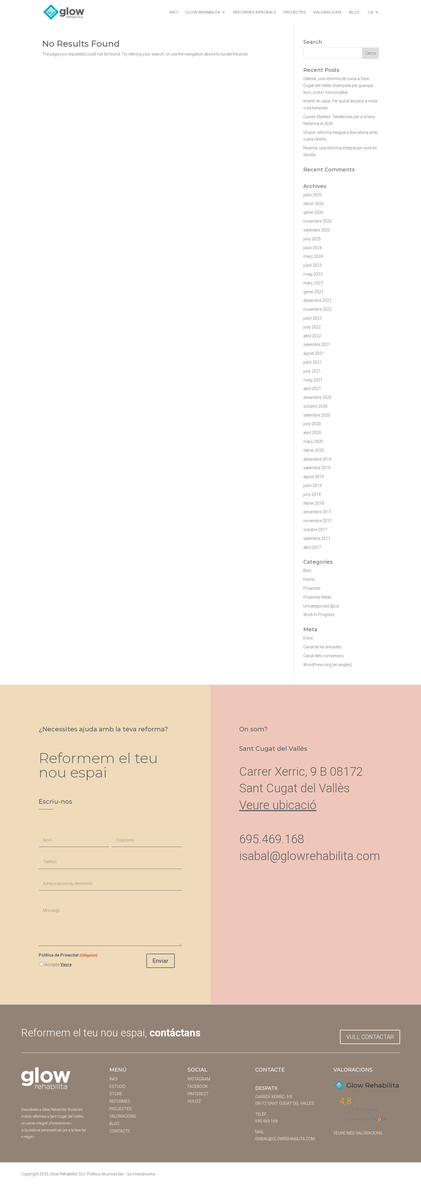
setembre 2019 (316, 468)
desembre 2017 (317, 512)
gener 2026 (313, 212)
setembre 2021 (316, 344)
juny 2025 (312, 239)
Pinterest (198, 1094)
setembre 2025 (316, 230)
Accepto (58, 964)
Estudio (117, 1086)
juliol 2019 (312, 485)
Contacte (119, 1131)
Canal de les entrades (322, 647)
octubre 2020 (315, 406)
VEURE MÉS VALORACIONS (357, 1133)
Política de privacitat (105, 1174)
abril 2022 (312, 336)
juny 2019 (312, 494)
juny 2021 (312, 371)
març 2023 (313, 283)
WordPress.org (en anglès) (327, 664)
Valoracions (327, 12)
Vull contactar (370, 1036)
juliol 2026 (312, 195)
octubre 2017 (315, 529)
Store (115, 1094)
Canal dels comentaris (323, 656)
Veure (66, 964)
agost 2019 (313, 476)
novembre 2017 (317, 520)
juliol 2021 (312, 362)
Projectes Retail (317, 597)
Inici (174, 12)
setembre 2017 (316, 538)
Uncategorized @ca (321, 606)
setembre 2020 (316, 415)
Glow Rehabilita (202, 12)
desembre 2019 (317, 459)
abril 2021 (312, 388)
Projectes (295, 12)
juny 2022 (312, 327)
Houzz (194, 1101)
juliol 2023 (312, 265)
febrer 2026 (313, 203)
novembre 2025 (317, 221)
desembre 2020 (317, 397)
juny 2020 (312, 423)
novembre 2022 (317, 309)
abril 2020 (312, 432)
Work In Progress (319, 614)
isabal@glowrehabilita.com (309, 856)
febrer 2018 (313, 503)
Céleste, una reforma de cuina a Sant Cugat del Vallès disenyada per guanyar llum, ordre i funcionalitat (338, 85)
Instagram (199, 1079)
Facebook (198, 1086)
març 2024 (313, 256)
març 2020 (313, 441)
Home (308, 579)
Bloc (354, 12)
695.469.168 (266, 1121)
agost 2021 (313, 353)
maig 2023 (312, 274)
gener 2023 (313, 292)
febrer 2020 (313, 450)
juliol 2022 (312, 318)
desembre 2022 (317, 300)
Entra (308, 638)
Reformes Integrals (254, 12)
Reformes (119, 1101)
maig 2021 (312, 380)
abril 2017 (312, 547)
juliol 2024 (312, 247)
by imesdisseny (141, 1174)
